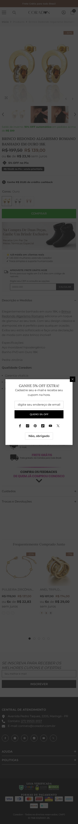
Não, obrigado (39, 436)
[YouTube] (50, 425)
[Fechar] (72, 379)
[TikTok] (43, 425)
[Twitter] (58, 425)
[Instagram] (27, 425)
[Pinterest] (35, 425)
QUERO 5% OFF (39, 414)
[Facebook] (20, 425)
